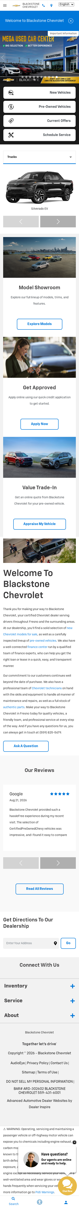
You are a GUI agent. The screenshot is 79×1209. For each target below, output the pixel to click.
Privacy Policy (37, 1063)
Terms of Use (47, 1072)
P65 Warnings (44, 1192)
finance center (37, 647)
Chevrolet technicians (47, 688)
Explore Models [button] (39, 324)
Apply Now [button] (39, 424)
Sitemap (28, 1072)
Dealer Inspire (39, 1107)
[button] (22, 77)
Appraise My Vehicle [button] (39, 524)
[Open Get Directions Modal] (51, 5)
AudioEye (18, 1063)
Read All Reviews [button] (39, 889)
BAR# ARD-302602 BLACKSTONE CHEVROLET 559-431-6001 (40, 1091)
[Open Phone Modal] (44, 5)
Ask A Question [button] (26, 746)
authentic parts (13, 707)
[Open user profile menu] (66, 1202)
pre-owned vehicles (43, 640)
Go (68, 943)
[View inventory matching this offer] (39, 57)
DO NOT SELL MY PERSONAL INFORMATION (39, 1082)
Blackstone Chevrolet (54, 1053)
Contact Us (59, 1063)
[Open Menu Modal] (5, 5)
